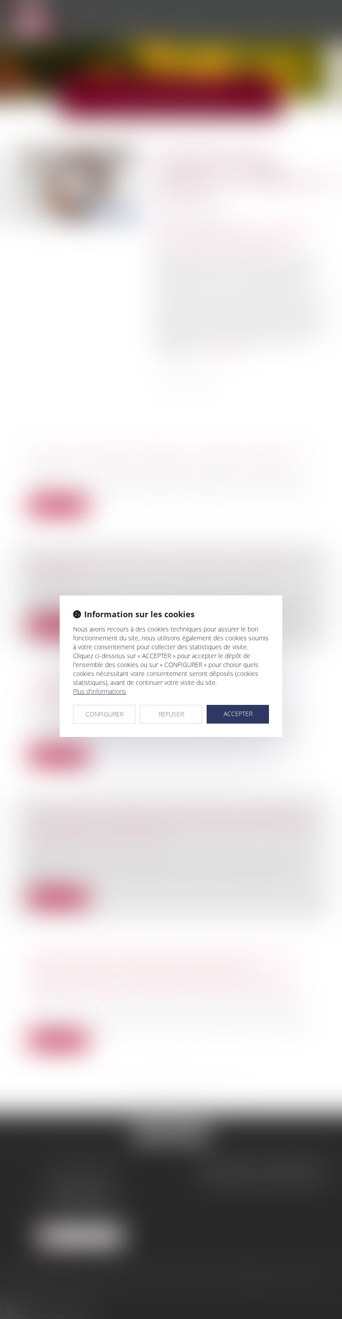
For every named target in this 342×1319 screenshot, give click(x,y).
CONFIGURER (104, 714)
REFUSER (171, 714)
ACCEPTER (238, 713)
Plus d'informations (99, 691)
